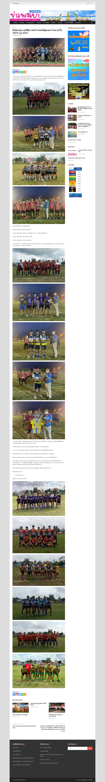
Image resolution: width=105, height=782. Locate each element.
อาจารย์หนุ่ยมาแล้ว (83, 132)
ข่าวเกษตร (60, 22)
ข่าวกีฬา (53, 22)
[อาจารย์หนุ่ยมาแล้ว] (72, 132)
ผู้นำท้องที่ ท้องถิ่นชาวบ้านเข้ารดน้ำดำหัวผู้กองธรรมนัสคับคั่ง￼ (85, 108)
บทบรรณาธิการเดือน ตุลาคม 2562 (76, 158)
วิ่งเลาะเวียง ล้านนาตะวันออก (20, 714)
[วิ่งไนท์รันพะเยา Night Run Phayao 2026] (57, 708)
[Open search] (92, 22)
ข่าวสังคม (38, 22)
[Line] (22, 72)
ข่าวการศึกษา (46, 22)
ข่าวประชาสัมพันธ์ (69, 22)
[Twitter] (89, 3)
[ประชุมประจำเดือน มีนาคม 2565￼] (72, 115)
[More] (25, 72)
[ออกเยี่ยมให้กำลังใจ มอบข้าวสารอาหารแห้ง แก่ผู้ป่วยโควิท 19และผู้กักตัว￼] (72, 123)
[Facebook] (87, 3)
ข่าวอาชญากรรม (30, 22)
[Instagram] (91, 3)
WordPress (84, 779)
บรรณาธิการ (78, 22)
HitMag (90, 779)
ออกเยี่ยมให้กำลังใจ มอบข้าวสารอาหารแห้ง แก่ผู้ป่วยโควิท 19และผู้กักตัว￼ (85, 125)
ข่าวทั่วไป (22, 22)
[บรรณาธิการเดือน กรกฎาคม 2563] (72, 150)
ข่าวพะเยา (23, 779)
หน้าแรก (15, 22)
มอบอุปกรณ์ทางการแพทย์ (74, 140)
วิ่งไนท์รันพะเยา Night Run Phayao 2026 (56, 715)
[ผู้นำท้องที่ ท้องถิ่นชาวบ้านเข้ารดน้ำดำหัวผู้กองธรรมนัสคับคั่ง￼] (72, 107)
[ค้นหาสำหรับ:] (80, 748)
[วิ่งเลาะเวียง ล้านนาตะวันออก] (20, 708)
